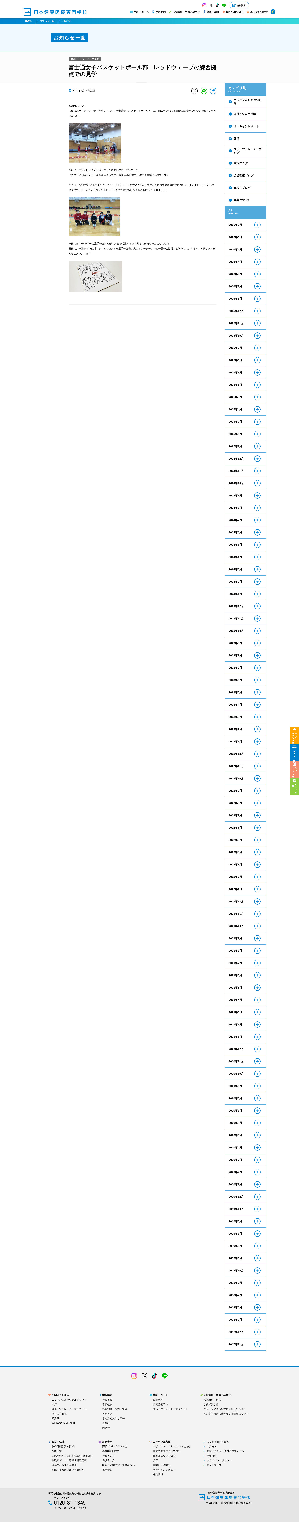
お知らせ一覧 (47, 21)
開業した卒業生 (161, 1465)
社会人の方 (108, 1456)
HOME (29, 21)
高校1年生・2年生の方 (115, 1446)
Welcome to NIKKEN (63, 1423)
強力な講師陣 (59, 1414)
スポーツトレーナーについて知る (171, 1446)
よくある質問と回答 (113, 1418)
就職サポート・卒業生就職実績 (69, 1460)
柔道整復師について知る (166, 1451)
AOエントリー (294, 772)
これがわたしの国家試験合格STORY (72, 1456)
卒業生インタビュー (164, 1470)
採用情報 (107, 1470)
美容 (155, 1460)
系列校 (106, 1423)
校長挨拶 (107, 1400)
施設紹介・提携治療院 (114, 1409)
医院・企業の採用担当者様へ (68, 1470)
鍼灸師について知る (164, 1456)
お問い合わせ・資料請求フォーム (225, 1451)
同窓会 (106, 1428)
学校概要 (107, 1404)
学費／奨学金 (211, 1404)
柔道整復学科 (160, 1404)
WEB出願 (294, 754)
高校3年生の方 (110, 1451)
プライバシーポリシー (219, 1460)
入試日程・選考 (212, 1400)
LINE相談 (295, 788)
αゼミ (55, 1404)
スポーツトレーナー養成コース (69, 1409)
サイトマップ (214, 1465)
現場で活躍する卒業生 (64, 1465)
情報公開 (212, 1456)
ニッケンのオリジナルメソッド (69, 1400)
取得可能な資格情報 (63, 1446)
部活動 (55, 1418)
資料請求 (241, 5)
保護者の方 (108, 1460)
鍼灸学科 (158, 1400)
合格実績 (57, 1451)
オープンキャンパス (294, 737)
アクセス (107, 1414)
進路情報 (158, 1474)
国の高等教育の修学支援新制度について (226, 1414)
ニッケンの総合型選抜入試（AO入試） (225, 1409)
